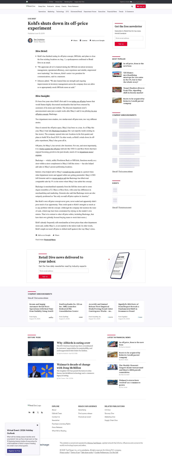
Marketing (51, 11)
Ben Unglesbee (39, 39)
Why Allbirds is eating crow (73, 343)
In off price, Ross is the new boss (133, 64)
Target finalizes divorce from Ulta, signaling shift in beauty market (133, 90)
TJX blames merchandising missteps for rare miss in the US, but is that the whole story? (133, 77)
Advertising (82, 410)
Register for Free (14, 451)
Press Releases (73, 6)
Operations (42, 11)
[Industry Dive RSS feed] (42, 412)
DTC (67, 11)
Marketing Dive (68, 1)
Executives (101, 11)
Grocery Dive (58, 1)
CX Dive (51, 1)
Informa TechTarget (94, 443)
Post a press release (126, 171)
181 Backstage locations (58, 130)
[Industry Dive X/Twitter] (38, 412)
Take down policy (87, 452)
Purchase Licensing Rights (61, 424)
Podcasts (50, 6)
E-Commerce (129, 11)
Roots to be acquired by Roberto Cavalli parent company (133, 101)
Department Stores (90, 11)
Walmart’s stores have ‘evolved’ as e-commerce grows (129, 382)
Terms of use (75, 452)
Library (57, 6)
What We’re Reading (59, 431)
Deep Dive (42, 6)
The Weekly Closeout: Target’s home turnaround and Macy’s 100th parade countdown (131, 369)
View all (114, 171)
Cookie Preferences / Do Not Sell (106, 452)
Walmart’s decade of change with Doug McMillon (73, 366)
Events (64, 6)
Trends (121, 11)
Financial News (112, 11)
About (54, 410)
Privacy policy (64, 452)
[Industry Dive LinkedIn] (29, 412)
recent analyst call (59, 178)
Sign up (142, 6)
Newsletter (55, 420)
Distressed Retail (76, 11)
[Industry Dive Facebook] (33, 412)
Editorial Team (57, 413)
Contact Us (56, 417)
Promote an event (125, 207)
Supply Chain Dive (79, 1)
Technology (60, 11)
